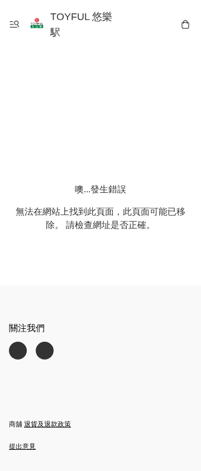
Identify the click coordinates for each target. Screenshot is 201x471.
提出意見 (22, 446)
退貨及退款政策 (47, 424)
